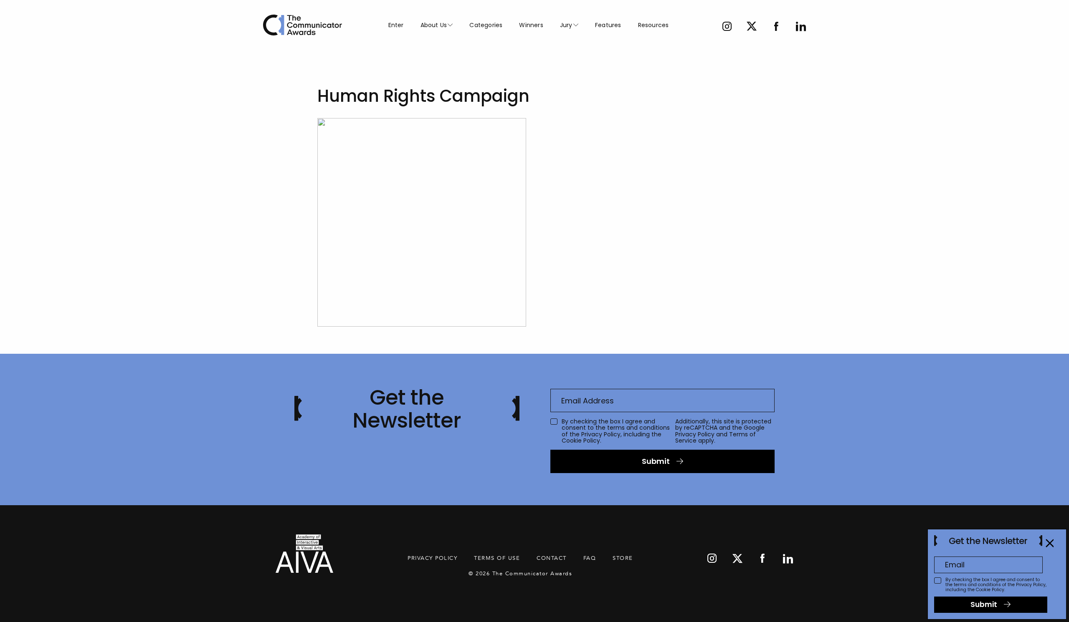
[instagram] (727, 27)
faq (589, 558)
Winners (531, 25)
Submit (656, 461)
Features (608, 25)
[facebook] (776, 27)
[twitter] (752, 27)
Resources (653, 25)
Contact (552, 558)
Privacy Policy (601, 434)
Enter (396, 25)
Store (623, 558)
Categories (485, 25)
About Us (434, 25)
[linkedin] (801, 27)
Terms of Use (497, 558)
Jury (566, 25)
